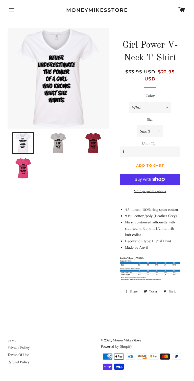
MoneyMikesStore (97, 10)
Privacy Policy (19, 347)
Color (150, 96)
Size (150, 119)
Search (13, 340)
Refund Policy (19, 362)
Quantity (149, 143)
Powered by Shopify (116, 346)
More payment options (150, 191)
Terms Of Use (18, 355)
